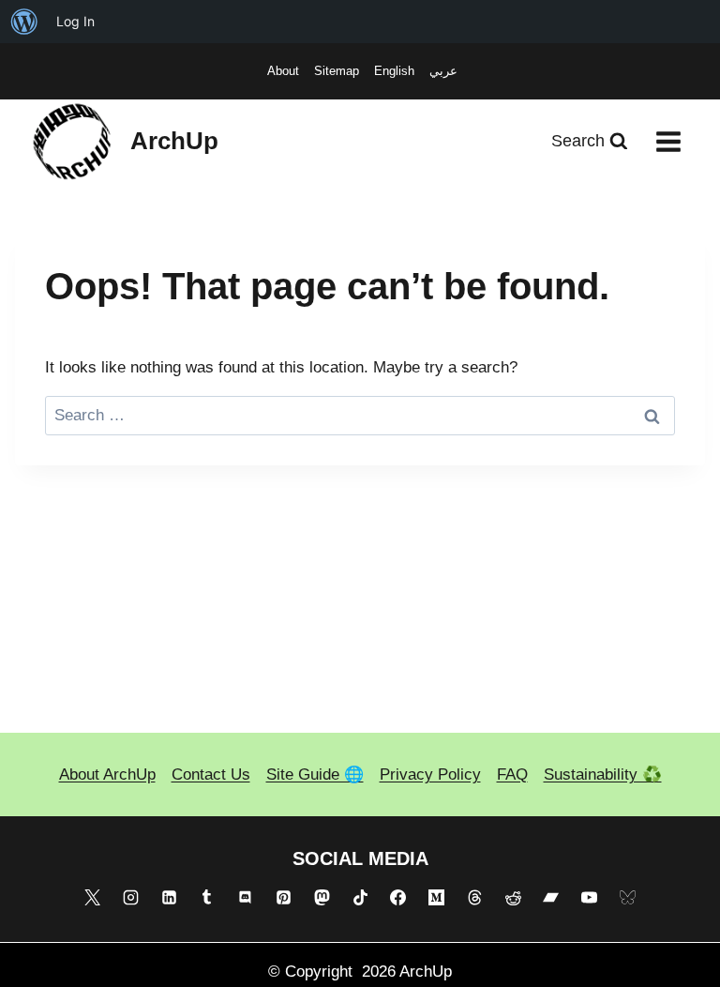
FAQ (512, 774)
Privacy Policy (430, 774)
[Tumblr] (207, 898)
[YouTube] (590, 898)
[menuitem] (24, 21)
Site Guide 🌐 (315, 774)
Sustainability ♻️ (603, 774)
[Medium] (437, 898)
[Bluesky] (628, 898)
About (283, 71)
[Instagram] (130, 898)
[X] (92, 898)
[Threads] (474, 898)
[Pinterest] (283, 898)
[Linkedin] (169, 898)
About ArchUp (107, 774)
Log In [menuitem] (75, 21)
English (394, 71)
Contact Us (211, 774)
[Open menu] (668, 141)
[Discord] (246, 898)
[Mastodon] (322, 898)
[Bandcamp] (551, 898)
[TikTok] (360, 898)
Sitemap (336, 71)
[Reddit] (513, 898)
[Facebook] (398, 898)
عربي (443, 71)
